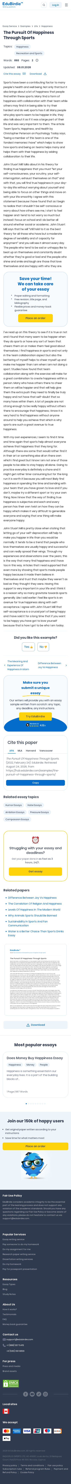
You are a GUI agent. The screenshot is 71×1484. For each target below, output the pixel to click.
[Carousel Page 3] (31, 1103)
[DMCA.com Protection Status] (11, 1383)
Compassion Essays (17, 819)
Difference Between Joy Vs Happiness (49, 665)
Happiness (47, 26)
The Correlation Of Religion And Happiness (35, 904)
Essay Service (10, 26)
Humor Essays (13, 805)
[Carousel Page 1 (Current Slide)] (26, 1103)
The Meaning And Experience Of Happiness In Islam (18, 665)
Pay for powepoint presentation (20, 1269)
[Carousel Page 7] (40, 1103)
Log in (55, 5)
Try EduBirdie (35, 716)
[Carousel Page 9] (44, 1103)
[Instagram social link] (45, 1394)
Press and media (11, 1366)
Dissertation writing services (18, 1259)
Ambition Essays (14, 812)
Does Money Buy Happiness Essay (35, 1058)
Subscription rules (12, 1468)
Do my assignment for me (17, 1249)
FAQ (5, 1319)
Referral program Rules (38, 1468)
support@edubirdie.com (19, 1339)
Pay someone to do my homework (21, 1244)
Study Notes (9, 1294)
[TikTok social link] (38, 1394)
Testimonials (9, 1314)
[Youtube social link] (32, 1394)
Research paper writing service (19, 1254)
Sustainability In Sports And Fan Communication (28, 923)
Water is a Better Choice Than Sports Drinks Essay (36, 933)
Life (36, 26)
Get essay (35, 871)
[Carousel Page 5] (35, 1103)
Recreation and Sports (29, 53)
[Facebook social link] (25, 1394)
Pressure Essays (39, 812)
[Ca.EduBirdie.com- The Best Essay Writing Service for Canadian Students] (6, 1411)
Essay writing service (13, 1239)
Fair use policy (55, 1465)
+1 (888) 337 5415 (15, 1345)
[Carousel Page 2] (28, 1103)
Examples (25, 26)
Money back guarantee (15, 1324)
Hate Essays (35, 805)
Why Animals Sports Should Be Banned (32, 915)
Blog (5, 1289)
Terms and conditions (32, 1465)
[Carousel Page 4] (33, 1103)
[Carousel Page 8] (42, 1103)
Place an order (36, 318)
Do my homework (12, 1264)
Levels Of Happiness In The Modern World (34, 910)
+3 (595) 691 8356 (15, 1351)
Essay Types (9, 1284)
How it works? (10, 1309)
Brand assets (10, 1371)
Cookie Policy (27, 1472)
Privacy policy (10, 1465)
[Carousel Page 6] (37, 1103)
